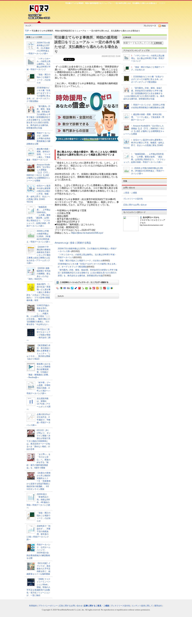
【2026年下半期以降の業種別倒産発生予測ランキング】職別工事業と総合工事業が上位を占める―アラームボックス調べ (38, 255)
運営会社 (158, 606)
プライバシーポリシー (48, 606)
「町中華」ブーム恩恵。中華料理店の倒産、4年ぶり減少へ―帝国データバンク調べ (38, 387)
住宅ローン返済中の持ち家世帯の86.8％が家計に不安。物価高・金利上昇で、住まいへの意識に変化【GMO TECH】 (38, 194)
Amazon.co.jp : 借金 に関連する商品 (73, 243)
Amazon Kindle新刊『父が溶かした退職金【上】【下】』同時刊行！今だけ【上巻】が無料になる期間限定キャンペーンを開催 (38, 173)
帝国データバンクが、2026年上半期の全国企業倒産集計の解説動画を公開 (38, 138)
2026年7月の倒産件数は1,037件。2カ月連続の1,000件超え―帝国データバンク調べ (38, 48)
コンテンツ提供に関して (142, 606)
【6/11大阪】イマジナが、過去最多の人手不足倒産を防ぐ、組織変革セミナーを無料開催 (38, 568)
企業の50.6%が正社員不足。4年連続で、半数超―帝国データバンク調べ (38, 419)
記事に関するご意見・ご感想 (96, 606)
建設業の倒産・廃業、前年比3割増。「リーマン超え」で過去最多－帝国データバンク (38, 154)
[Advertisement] (109, 13)
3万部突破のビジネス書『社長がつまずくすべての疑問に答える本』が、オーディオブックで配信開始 (147, 79)
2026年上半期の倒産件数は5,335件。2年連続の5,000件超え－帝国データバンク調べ (38, 236)
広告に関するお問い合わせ (135, 205)
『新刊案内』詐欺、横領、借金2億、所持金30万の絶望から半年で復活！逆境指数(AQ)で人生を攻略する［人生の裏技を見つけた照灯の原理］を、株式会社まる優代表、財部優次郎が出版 (38, 117)
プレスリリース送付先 (133, 199)
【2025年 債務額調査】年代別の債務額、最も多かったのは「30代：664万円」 (38, 273)
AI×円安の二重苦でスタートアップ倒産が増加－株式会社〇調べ (38, 334)
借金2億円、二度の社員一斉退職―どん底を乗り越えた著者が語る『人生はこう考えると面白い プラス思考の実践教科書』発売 (38, 292)
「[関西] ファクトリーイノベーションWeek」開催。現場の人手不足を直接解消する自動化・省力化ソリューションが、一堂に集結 (38, 587)
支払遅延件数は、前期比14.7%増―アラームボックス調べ (38, 403)
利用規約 (33, 606)
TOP (27, 31)
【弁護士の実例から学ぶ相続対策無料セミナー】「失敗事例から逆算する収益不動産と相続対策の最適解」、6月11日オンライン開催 (38, 481)
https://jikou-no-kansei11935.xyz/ (87, 233)
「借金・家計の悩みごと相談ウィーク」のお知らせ (80, 260)
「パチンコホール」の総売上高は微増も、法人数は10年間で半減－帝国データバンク (39, 64)
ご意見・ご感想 (130, 193)
